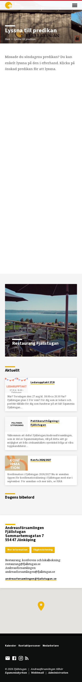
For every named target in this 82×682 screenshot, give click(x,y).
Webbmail (37, 672)
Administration (58, 672)
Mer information (17, 549)
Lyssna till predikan (25, 39)
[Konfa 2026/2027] (16, 463)
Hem (7, 39)
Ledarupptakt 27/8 (42, 382)
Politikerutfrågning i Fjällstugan (45, 422)
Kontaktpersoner (29, 645)
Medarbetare (51, 645)
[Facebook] (14, 658)
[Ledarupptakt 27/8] (16, 385)
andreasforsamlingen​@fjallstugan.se (30, 578)
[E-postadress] (7, 658)
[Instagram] (20, 658)
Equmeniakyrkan (16, 672)
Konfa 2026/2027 (41, 459)
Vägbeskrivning (43, 549)
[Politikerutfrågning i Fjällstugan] (16, 424)
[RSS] (26, 658)
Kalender (10, 645)
